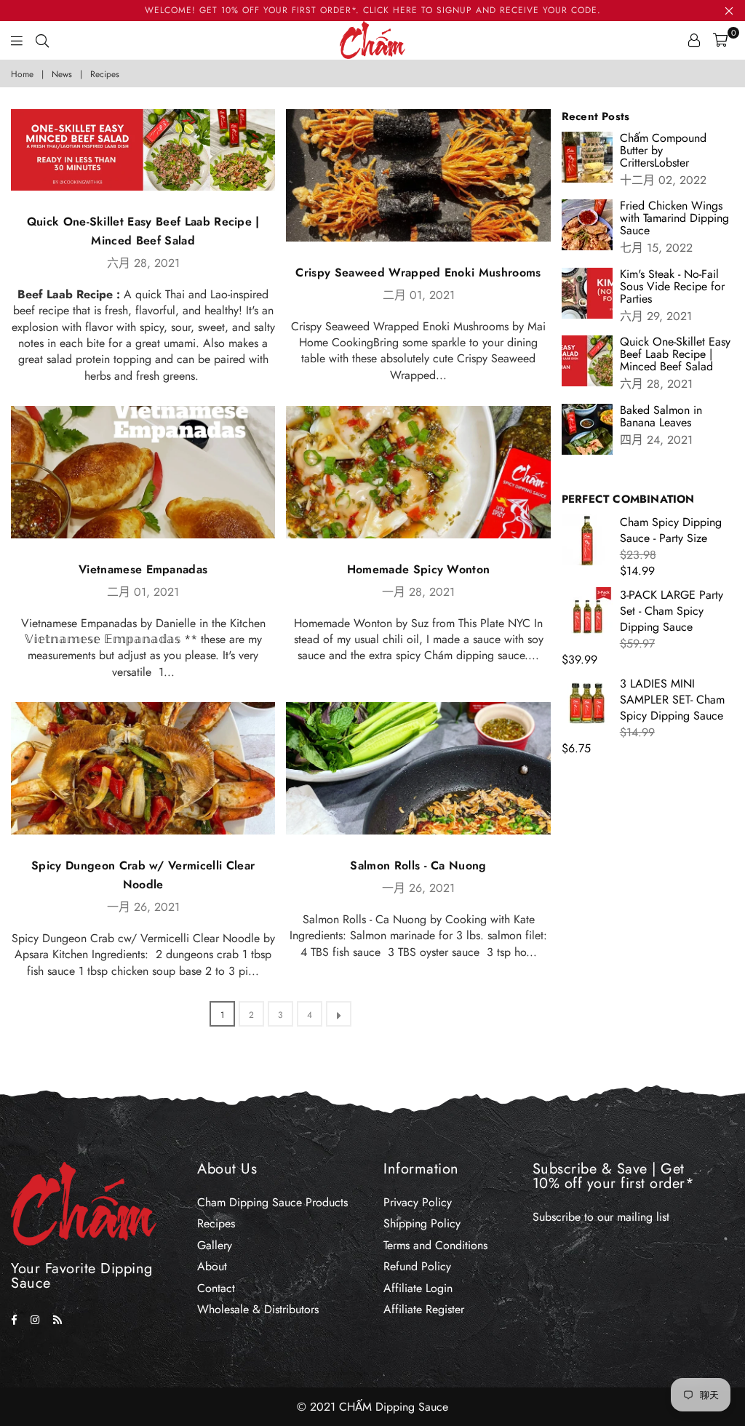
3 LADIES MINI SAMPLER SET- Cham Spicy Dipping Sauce (672, 700)
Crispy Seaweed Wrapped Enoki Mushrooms (418, 272)
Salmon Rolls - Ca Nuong (418, 865)
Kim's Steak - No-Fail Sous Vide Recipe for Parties (672, 286)
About (212, 1266)
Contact (216, 1288)
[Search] (42, 40)
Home (22, 74)
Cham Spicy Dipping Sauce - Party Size (671, 530)
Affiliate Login (418, 1288)
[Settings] (694, 40)
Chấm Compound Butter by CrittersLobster (663, 150)
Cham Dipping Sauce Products (272, 1202)
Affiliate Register (423, 1309)
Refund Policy (417, 1266)
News (62, 74)
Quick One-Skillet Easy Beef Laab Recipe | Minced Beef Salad (675, 354)
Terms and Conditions (435, 1245)
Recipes (216, 1223)
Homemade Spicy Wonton (418, 569)
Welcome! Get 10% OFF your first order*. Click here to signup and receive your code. (373, 10)
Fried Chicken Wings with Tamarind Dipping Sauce (674, 217)
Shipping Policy (422, 1223)
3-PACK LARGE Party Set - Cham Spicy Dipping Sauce (671, 611)
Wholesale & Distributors (258, 1309)
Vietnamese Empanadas (143, 569)
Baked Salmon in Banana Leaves (661, 416)
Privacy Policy (417, 1202)
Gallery (214, 1245)
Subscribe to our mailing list (601, 1216)
